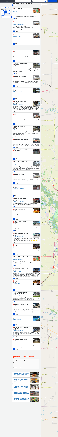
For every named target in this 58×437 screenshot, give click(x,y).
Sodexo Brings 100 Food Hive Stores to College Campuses (21, 387)
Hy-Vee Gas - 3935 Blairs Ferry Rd (20, 51)
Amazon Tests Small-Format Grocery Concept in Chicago (21, 399)
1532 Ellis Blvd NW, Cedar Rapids (17, 211)
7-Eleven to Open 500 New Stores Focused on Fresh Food (21, 393)
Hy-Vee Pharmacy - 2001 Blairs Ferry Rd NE (21, 328)
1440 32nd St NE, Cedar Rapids (17, 129)
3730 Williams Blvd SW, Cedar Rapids (18, 117)
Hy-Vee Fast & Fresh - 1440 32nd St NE (21, 127)
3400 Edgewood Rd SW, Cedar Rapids (18, 188)
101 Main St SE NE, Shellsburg (17, 271)
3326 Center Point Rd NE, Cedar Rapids (18, 236)
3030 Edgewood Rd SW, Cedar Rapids (18, 201)
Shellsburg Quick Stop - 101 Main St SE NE (21, 268)
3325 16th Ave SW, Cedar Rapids (17, 341)
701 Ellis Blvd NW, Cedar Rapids (17, 91)
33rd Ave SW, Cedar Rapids (17, 176)
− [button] (41, 5)
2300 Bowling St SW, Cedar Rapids (18, 104)
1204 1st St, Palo (15, 11)
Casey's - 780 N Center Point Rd (21, 304)
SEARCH (53, 1)
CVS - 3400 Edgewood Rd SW (20, 185)
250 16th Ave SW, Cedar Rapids (17, 319)
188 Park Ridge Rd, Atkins (16, 224)
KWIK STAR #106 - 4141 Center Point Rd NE (20, 21)
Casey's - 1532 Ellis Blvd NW (20, 209)
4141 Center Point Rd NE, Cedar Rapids (18, 24)
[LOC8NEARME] (4, 1)
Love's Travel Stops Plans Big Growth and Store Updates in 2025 (21, 381)
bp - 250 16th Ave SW (18, 316)
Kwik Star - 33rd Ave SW (19, 174)
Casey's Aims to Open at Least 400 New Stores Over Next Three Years (21, 375)
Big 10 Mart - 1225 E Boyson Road (21, 161)
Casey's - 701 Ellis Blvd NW (19, 88)
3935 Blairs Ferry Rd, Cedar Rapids (18, 54)
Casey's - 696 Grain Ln (19, 245)
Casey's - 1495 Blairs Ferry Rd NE (21, 256)
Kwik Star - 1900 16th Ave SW (20, 76)
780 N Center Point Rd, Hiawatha (17, 306)
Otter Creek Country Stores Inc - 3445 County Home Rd (21, 293)
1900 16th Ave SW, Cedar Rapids (17, 78)
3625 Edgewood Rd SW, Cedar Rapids (18, 141)
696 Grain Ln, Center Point (17, 247)
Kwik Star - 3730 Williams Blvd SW (20, 114)
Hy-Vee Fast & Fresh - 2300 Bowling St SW (20, 102)
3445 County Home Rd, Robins (17, 295)
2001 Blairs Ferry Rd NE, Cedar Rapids (18, 330)
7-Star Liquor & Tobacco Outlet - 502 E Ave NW (21, 150)
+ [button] (41, 3)
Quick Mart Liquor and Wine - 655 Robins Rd (20, 64)
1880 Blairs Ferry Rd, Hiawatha (17, 36)
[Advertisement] (26, 47)
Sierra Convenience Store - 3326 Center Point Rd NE (21, 234)
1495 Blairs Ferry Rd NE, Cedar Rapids (18, 259)
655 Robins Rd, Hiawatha (16, 66)
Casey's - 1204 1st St (18, 8)
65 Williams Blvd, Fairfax (16, 283)
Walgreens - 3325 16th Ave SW (20, 339)
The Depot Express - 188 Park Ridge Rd (20, 222)
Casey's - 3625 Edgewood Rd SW (21, 139)
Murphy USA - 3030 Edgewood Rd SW (21, 199)
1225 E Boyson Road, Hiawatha (17, 164)
